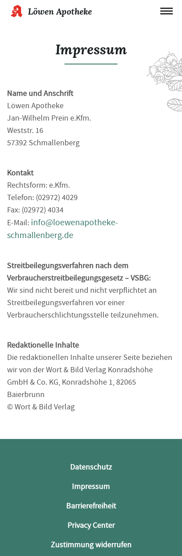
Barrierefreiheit (91, 506)
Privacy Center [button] (91, 525)
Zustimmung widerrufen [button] (91, 545)
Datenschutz (91, 467)
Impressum (91, 486)
